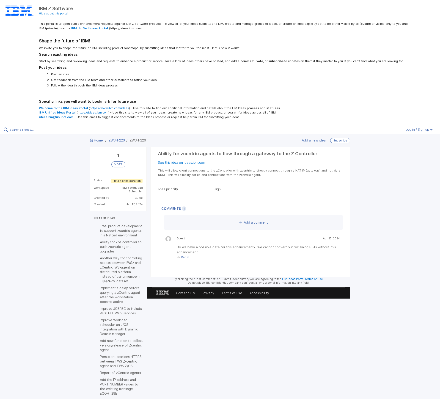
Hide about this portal (53, 13)
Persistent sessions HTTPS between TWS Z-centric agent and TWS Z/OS (121, 361)
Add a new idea (314, 140)
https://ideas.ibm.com (93, 112)
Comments (173, 209)
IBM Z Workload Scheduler (132, 189)
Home (98, 140)
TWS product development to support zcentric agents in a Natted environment (121, 230)
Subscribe (340, 140)
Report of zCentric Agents (120, 373)
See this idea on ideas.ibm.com (182, 162)
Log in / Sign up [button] (418, 129)
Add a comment (256, 222)
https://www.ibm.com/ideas (109, 108)
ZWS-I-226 (117, 140)
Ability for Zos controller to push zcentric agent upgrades (121, 246)
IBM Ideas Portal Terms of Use (302, 279)
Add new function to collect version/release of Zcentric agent (121, 345)
